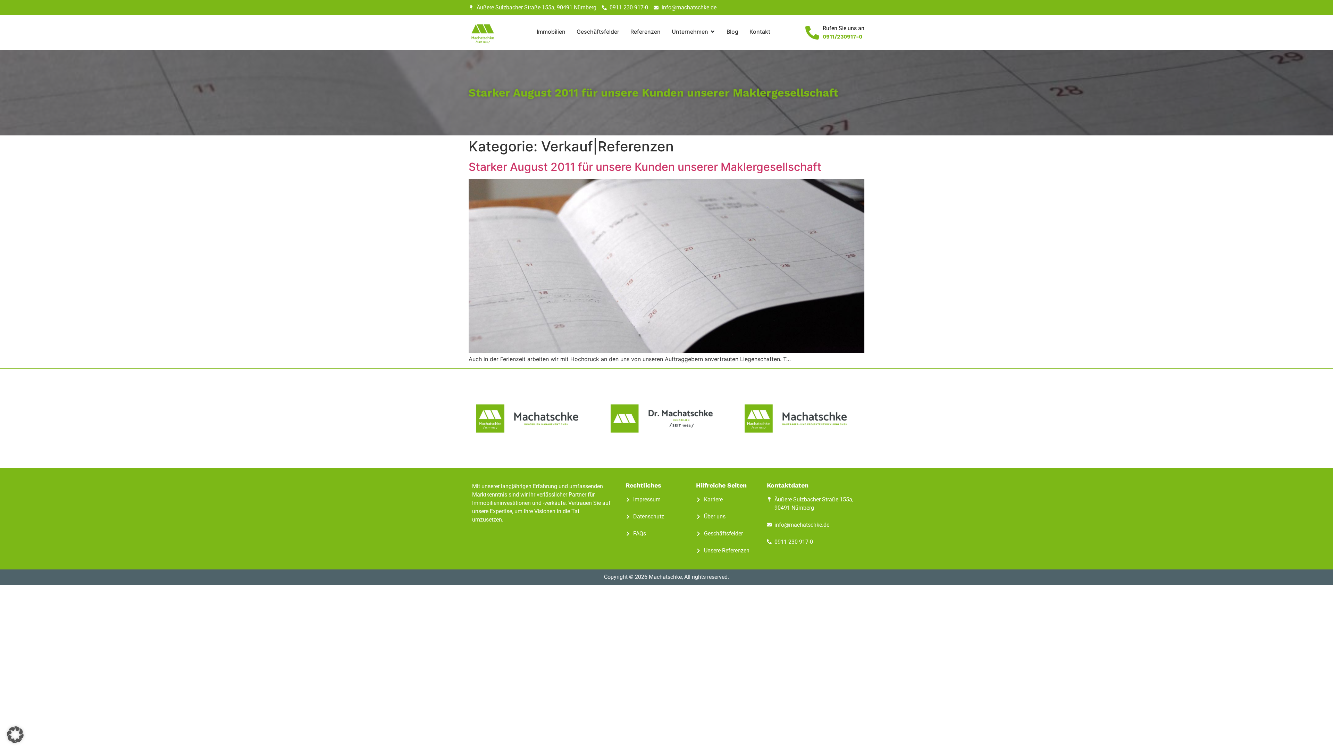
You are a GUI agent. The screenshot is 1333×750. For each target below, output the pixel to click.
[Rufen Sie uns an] (812, 33)
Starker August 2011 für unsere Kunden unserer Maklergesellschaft (645, 167)
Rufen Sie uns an (843, 28)
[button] (15, 734)
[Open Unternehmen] (712, 31)
